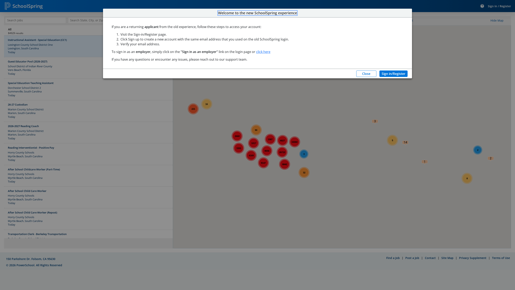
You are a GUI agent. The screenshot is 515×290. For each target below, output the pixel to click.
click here (263, 52)
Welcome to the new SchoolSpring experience (257, 13)
